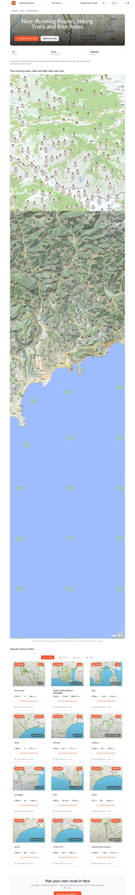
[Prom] (106, 790)
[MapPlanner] (14, 3)
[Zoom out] (122, 79)
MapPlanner (121, 634)
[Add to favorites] (42, 668)
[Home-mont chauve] (106, 842)
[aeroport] (29, 790)
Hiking (64, 657)
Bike (78, 657)
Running (49, 657)
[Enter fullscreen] (122, 86)
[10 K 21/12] (67, 842)
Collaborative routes (88, 3)
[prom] (29, 842)
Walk (91, 657)
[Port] (67, 790)
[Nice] (29, 737)
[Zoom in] (122, 76)
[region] (67, 356)
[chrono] (67, 737)
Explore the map (50, 38)
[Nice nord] (29, 685)
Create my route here (27, 38)
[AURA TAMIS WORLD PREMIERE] (67, 685)
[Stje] (106, 685)
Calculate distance (26, 3)
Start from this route (30, 701)
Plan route (56, 3)
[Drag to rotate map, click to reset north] (122, 82)
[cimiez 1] (106, 737)
